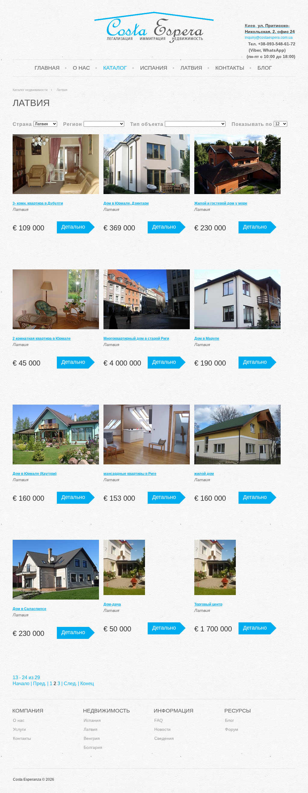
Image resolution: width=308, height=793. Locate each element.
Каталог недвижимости (30, 90)
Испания (153, 68)
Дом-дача (112, 604)
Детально (73, 227)
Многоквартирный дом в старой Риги (136, 338)
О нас (81, 68)
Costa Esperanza (154, 27)
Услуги (19, 729)
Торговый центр (208, 604)
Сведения (164, 738)
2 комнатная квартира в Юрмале (42, 338)
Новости (162, 729)
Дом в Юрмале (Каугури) (35, 474)
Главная (47, 68)
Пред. (39, 683)
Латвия (191, 68)
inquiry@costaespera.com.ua (269, 37)
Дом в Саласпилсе (29, 609)
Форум (231, 729)
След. (70, 683)
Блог (264, 68)
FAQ (158, 720)
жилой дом (204, 474)
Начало (21, 683)
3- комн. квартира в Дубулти (38, 203)
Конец (87, 683)
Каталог (115, 68)
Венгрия (92, 738)
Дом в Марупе (206, 338)
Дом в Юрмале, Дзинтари (126, 203)
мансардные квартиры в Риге (129, 474)
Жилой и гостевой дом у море (220, 203)
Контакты (229, 68)
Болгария (93, 747)
